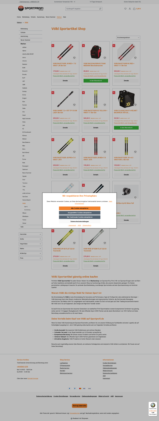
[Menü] (156, 403)
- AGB (79, 225)
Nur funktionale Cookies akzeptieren (79, 217)
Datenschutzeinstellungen (80, 221)
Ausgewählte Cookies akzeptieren (80, 213)
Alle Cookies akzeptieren (79, 208)
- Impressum (72, 225)
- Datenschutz (86, 225)
